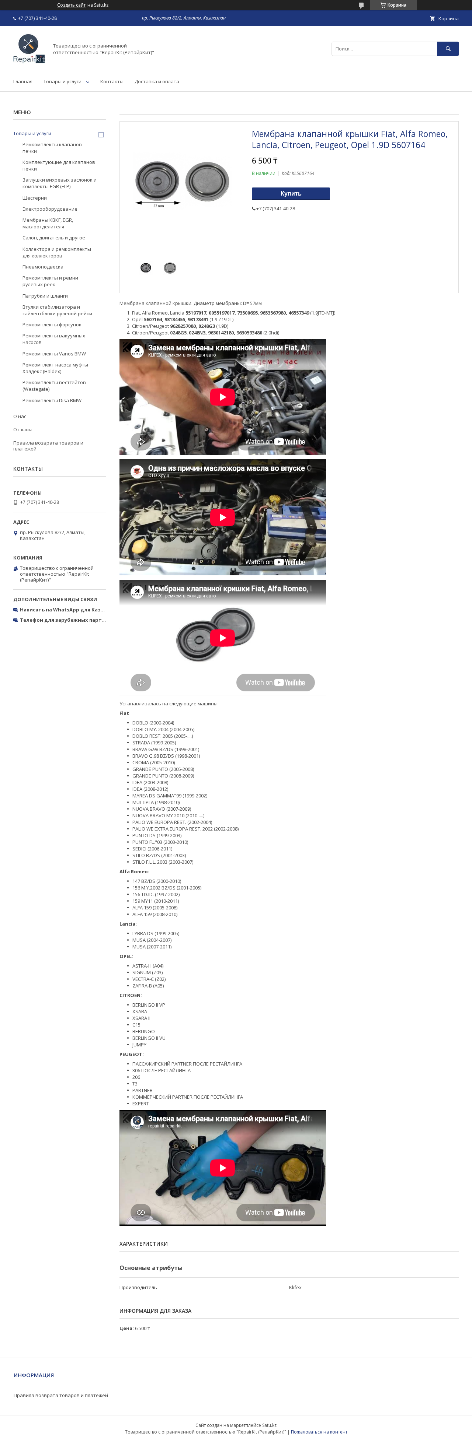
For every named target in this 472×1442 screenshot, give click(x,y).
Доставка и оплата (157, 81)
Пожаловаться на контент (319, 1432)
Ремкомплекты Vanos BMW (54, 353)
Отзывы (22, 429)
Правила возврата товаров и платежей (48, 445)
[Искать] (448, 49)
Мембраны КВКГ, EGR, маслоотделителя (47, 223)
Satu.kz (269, 1425)
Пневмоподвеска (42, 266)
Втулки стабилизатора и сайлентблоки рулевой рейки (57, 310)
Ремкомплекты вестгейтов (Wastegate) (54, 385)
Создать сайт (71, 5)
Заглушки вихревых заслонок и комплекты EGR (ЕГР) (59, 183)
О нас (19, 416)
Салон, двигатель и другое (53, 237)
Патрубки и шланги (45, 295)
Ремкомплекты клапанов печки (52, 147)
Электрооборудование (49, 209)
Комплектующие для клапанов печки (58, 165)
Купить (291, 193)
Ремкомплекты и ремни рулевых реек (50, 281)
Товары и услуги (62, 81)
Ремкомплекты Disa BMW (51, 400)
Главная (22, 81)
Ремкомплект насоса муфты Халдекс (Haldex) (55, 368)
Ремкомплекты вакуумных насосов (53, 338)
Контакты (112, 81)
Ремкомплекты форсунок (51, 324)
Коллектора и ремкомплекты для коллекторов (56, 252)
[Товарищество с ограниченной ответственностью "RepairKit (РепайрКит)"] (29, 62)
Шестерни (34, 197)
